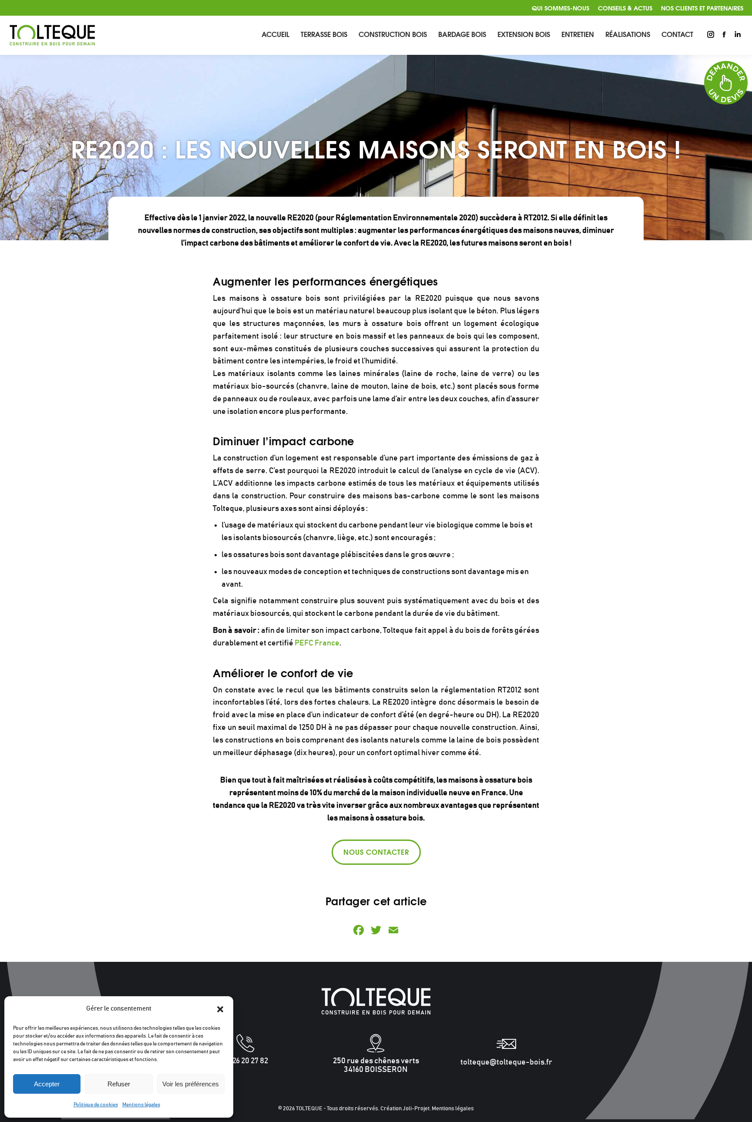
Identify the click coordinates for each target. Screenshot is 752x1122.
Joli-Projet (416, 1109)
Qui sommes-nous (560, 7)
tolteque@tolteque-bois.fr (506, 1062)
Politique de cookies (96, 1104)
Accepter (47, 1084)
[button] (220, 1009)
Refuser (118, 1084)
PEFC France (317, 643)
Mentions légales (141, 1104)
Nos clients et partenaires (702, 7)
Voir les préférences (190, 1084)
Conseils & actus (625, 7)
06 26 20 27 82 (245, 1061)
